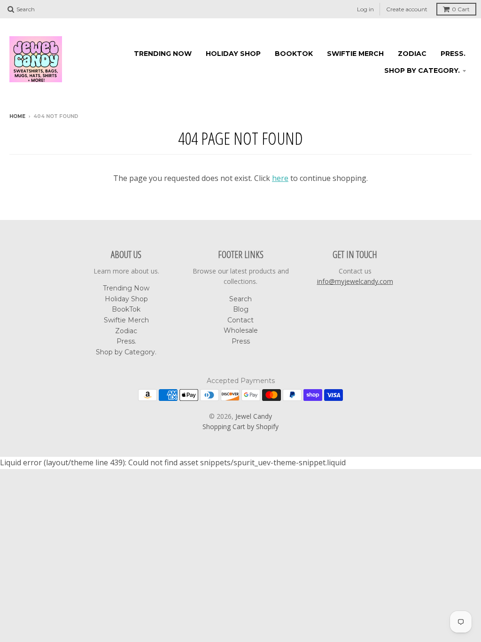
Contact (240, 320)
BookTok (294, 53)
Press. (453, 53)
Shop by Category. (422, 70)
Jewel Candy (253, 416)
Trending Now (163, 53)
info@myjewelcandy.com (355, 281)
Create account (406, 9)
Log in (365, 9)
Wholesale (241, 330)
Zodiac (412, 53)
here (280, 178)
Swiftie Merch (355, 53)
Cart (461, 9)
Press (241, 341)
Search (240, 299)
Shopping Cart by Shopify (240, 426)
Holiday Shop (233, 53)
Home (17, 116)
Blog (240, 309)
